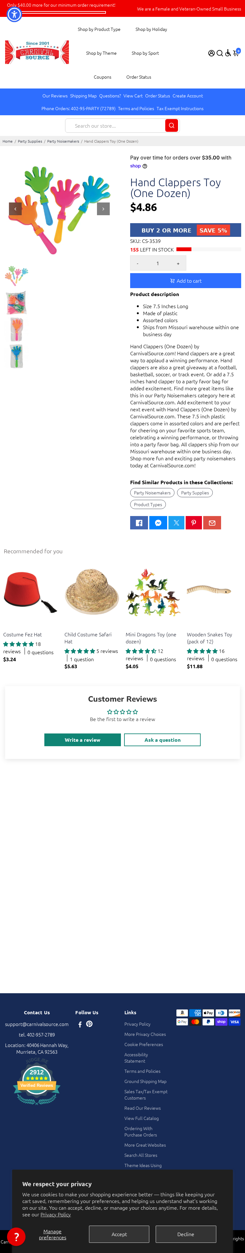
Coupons (102, 77)
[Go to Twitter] (176, 522)
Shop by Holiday (151, 29)
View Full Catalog (141, 1118)
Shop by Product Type (99, 29)
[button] (16, 1237)
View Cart (133, 95)
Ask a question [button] (163, 739)
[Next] (103, 208)
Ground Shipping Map (145, 1081)
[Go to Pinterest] (194, 522)
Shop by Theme (101, 53)
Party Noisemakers (63, 141)
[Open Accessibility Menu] (228, 52)
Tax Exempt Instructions (180, 108)
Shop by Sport (145, 53)
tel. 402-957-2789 (37, 1034)
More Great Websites (145, 1145)
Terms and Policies (136, 108)
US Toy (9, 626)
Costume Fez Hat (22, 634)
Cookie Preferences (143, 1044)
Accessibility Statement (136, 1057)
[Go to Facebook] (139, 522)
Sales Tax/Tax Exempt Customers (145, 1094)
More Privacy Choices (145, 1034)
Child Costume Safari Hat (88, 638)
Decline (185, 1233)
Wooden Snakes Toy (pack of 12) (209, 638)
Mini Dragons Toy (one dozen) (151, 638)
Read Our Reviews (142, 1108)
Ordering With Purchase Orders (140, 1131)
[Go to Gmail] (212, 522)
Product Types (148, 504)
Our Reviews (55, 95)
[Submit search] (171, 125)
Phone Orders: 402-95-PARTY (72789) (78, 108)
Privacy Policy (56, 1214)
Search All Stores (140, 1155)
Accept (119, 1233)
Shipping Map (83, 95)
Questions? (110, 95)
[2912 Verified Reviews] (36, 1105)
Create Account (188, 95)
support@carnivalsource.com (37, 1024)
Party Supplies (30, 141)
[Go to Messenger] (158, 522)
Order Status (138, 77)
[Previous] (15, 208)
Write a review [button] (82, 739)
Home (8, 141)
